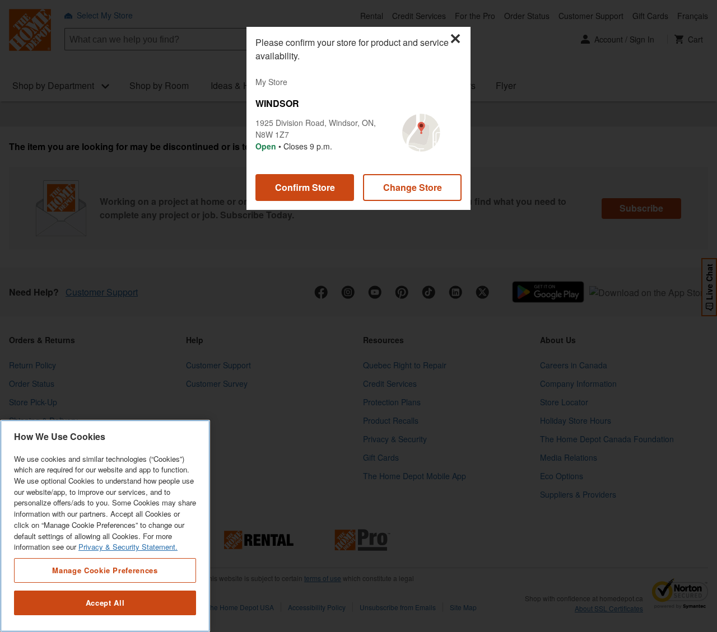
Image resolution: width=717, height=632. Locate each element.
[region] (105, 526)
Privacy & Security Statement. (128, 547)
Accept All (105, 602)
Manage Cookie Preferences (104, 570)
